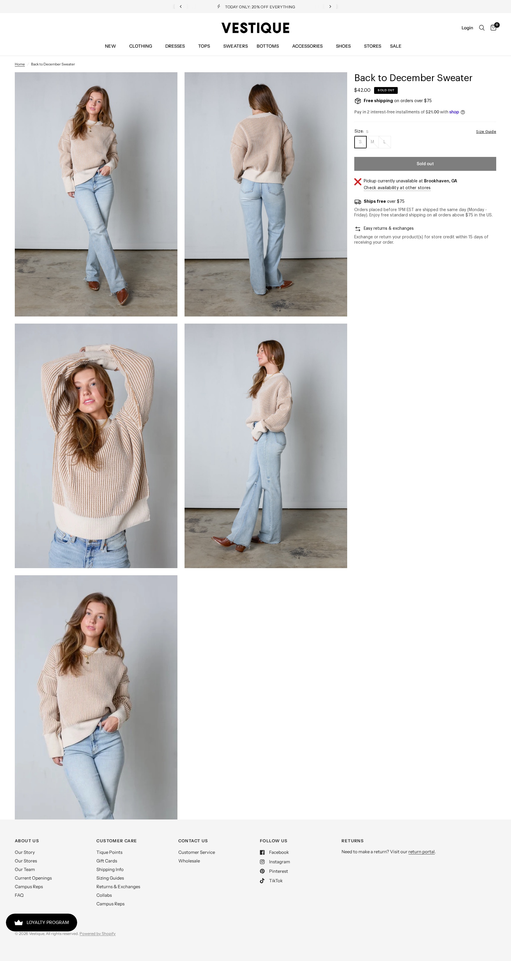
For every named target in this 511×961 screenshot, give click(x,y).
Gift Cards (106, 861)
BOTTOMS (268, 46)
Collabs (104, 895)
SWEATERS (235, 46)
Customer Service (196, 852)
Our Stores (26, 861)
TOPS (204, 46)
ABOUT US (27, 841)
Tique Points (109, 852)
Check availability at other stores (397, 188)
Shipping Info (110, 869)
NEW (110, 46)
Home (20, 64)
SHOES (343, 46)
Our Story (25, 852)
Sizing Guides (110, 878)
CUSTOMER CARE (116, 841)
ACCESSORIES (307, 46)
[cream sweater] (165, 84)
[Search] (482, 28)
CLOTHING (140, 46)
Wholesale (189, 861)
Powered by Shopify (98, 933)
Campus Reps (29, 886)
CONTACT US (193, 841)
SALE (396, 46)
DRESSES (175, 46)
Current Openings (33, 878)
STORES (372, 46)
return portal (421, 851)
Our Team (25, 869)
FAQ (19, 895)
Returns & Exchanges (118, 886)
